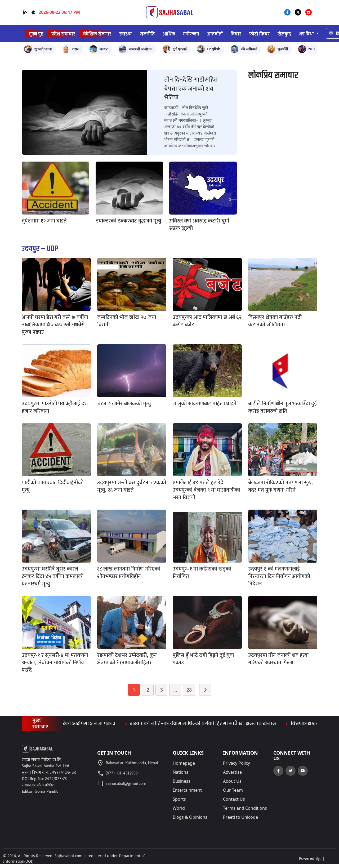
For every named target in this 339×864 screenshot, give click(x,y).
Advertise (232, 772)
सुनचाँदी (283, 48)
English (213, 48)
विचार (236, 34)
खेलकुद (284, 34)
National (181, 772)
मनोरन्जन (191, 34)
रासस (75, 48)
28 (189, 690)
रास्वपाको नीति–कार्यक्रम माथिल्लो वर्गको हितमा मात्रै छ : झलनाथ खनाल (175, 723)
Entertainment (187, 790)
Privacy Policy (236, 763)
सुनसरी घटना (43, 48)
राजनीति (147, 34)
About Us (232, 781)
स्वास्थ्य (125, 34)
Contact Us (234, 799)
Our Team (233, 790)
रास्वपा (104, 48)
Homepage (184, 763)
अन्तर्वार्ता (215, 34)
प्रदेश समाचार (63, 34)
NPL (312, 48)
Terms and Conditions (245, 808)
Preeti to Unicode (240, 817)
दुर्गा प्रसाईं (180, 48)
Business (181, 781)
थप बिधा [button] (307, 34)
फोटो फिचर (259, 34)
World (179, 808)
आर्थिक (169, 34)
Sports (179, 799)
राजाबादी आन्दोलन (140, 48)
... (175, 690)
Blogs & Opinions (190, 817)
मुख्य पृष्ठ (36, 34)
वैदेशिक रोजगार (97, 34)
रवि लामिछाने (249, 48)
